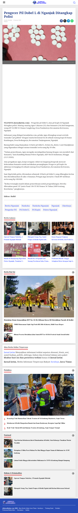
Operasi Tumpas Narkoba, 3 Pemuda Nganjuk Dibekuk (13, 238)
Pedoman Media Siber (8, 510)
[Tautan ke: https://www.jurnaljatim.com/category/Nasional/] (73, 435)
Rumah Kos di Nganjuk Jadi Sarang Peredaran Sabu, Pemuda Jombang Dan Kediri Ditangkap (39, 260)
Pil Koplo (36, 209)
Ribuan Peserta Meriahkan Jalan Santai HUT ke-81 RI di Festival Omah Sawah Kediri (41, 334)
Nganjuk (55, 205)
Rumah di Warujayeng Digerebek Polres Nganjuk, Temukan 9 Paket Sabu (15, 260)
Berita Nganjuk (12, 205)
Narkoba (26, 205)
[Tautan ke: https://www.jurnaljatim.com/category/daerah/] (73, 272)
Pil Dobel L (24, 209)
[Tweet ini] (64, 20)
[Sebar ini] (61, 20)
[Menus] (4, 2)
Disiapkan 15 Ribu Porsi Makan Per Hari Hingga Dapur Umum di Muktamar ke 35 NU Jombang (42, 451)
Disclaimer (20, 510)
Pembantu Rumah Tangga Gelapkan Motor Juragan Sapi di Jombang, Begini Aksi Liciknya (62, 260)
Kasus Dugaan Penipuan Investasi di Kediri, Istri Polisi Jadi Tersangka (63, 238)
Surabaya (55, 361)
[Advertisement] (39, 93)
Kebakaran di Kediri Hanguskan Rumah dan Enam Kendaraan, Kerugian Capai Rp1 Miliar (36, 423)
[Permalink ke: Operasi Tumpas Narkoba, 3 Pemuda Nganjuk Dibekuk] (15, 228)
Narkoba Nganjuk (40, 205)
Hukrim (6, 21)
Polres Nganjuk (50, 209)
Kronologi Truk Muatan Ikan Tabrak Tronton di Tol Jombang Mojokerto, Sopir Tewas (35, 418)
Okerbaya (66, 205)
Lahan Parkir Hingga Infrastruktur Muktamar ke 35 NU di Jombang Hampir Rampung (42, 460)
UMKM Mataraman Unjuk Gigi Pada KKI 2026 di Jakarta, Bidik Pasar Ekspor (39, 324)
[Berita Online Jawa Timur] (39, 2)
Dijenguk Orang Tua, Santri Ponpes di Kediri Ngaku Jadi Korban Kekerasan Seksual (37, 238)
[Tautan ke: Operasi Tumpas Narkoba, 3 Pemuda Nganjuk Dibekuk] (8, 481)
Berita (24, 508)
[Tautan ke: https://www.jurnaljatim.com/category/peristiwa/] (73, 370)
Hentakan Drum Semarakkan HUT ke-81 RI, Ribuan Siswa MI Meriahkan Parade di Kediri (38, 320)
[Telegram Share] (68, 20)
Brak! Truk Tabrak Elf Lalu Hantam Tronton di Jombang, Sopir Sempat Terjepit (33, 428)
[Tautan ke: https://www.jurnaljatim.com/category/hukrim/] (73, 473)
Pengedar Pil (11, 209)
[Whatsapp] (72, 20)
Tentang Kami (49, 508)
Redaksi (57, 508)
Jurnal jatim (9, 352)
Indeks (27, 510)
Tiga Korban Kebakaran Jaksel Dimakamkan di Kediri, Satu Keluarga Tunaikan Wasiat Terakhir (42, 441)
